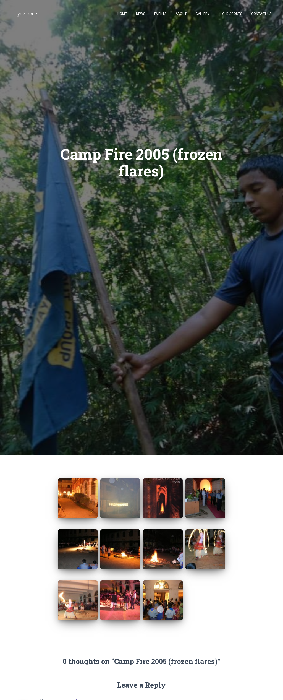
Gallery (203, 14)
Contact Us (261, 14)
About (181, 14)
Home (122, 14)
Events (160, 14)
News (140, 14)
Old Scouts (232, 14)
